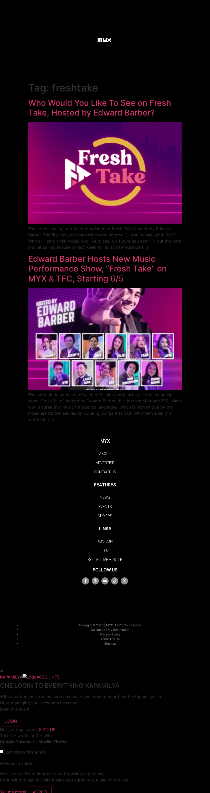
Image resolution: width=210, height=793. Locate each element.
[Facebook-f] (85, 581)
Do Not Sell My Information (110, 630)
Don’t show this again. (24, 752)
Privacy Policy (110, 634)
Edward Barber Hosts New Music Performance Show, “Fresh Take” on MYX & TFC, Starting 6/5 (97, 269)
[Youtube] (105, 581)
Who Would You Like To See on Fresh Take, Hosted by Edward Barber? (99, 108)
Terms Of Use (110, 639)
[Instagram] (95, 581)
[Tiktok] (114, 581)
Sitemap (110, 643)
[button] (88, 39)
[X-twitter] (124, 581)
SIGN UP (47, 729)
